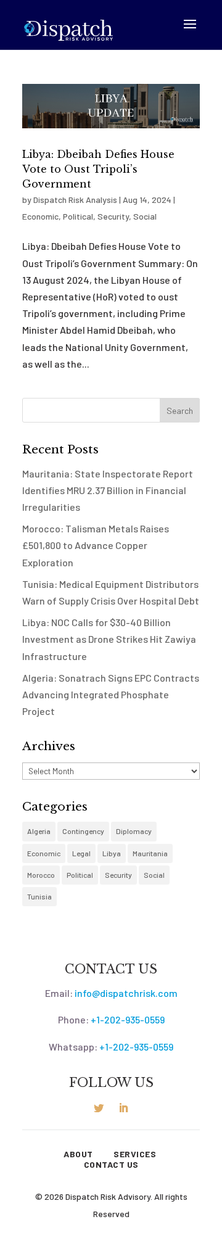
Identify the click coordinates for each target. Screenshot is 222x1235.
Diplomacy (134, 831)
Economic (40, 216)
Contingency (83, 831)
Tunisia (39, 896)
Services (134, 1154)
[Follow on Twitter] (99, 1108)
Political (78, 216)
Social (145, 216)
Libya (111, 853)
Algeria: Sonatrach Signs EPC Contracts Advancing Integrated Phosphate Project (110, 694)
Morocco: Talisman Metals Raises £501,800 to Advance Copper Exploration (95, 545)
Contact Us (111, 1165)
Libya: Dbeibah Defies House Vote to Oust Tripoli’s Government (98, 169)
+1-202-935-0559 (128, 1019)
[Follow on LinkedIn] (123, 1108)
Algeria (39, 831)
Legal (81, 853)
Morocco (41, 874)
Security (113, 216)
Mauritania (150, 853)
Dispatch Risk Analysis (75, 199)
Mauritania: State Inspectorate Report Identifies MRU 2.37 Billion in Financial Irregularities (107, 490)
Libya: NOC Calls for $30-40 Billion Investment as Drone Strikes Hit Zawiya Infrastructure (109, 638)
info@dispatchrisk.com (126, 993)
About (78, 1154)
